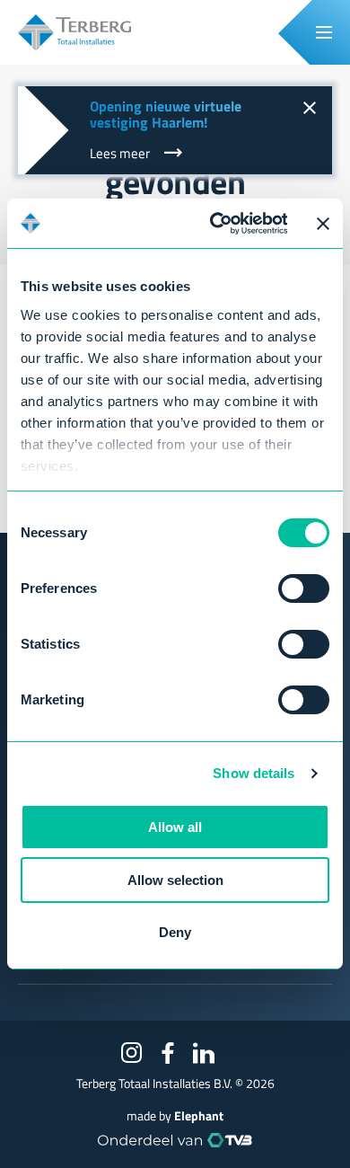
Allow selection (175, 880)
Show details (253, 773)
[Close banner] (323, 223)
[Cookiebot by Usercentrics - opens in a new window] (215, 223)
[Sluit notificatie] (308, 109)
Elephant (198, 1116)
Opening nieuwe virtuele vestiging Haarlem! (165, 114)
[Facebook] (168, 1053)
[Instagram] (132, 1053)
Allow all (175, 827)
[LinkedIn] (203, 1053)
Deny (175, 932)
